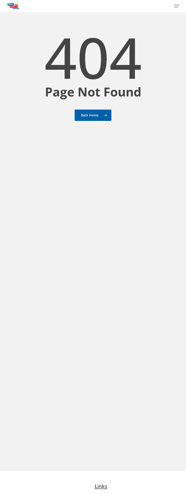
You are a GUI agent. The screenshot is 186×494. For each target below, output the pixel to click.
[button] (176, 6)
